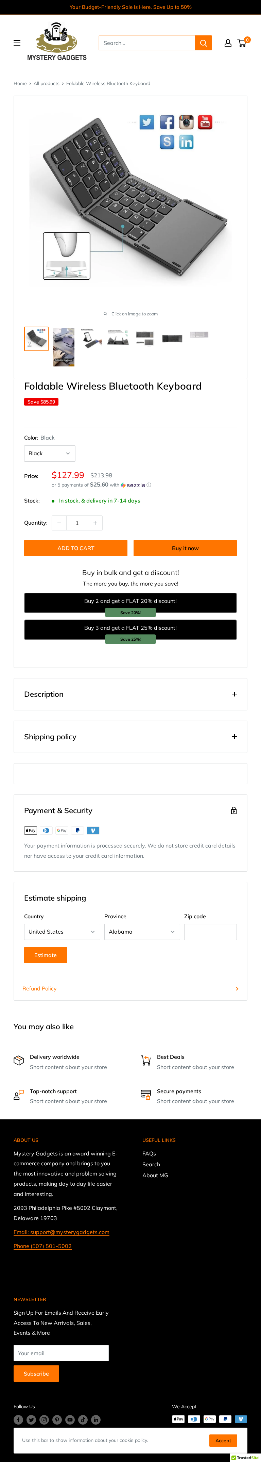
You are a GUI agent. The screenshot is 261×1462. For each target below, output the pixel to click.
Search (151, 1164)
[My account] (228, 43)
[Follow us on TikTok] (83, 1420)
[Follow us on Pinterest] (57, 1420)
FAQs (149, 1153)
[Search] (203, 42)
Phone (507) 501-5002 (43, 1246)
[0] (242, 43)
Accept (223, 1441)
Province (115, 916)
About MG (155, 1175)
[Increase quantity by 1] (95, 523)
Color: (39, 437)
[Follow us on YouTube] (70, 1420)
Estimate (45, 955)
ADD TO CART (75, 548)
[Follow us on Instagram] (44, 1420)
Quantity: (36, 522)
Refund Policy (39, 988)
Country (34, 916)
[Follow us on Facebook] (18, 1420)
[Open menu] (17, 43)
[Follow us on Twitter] (31, 1420)
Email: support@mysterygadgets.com (61, 1232)
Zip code (195, 916)
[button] (144, 484)
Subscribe (36, 1373)
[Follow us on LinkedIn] (96, 1420)
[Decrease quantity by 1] (59, 523)
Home (20, 83)
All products (46, 83)
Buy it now (185, 548)
